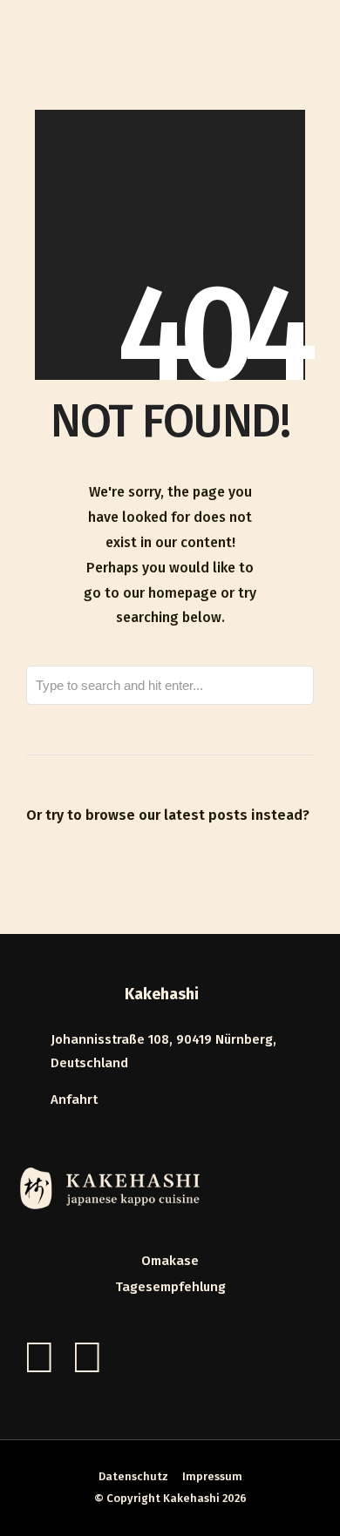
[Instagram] (87, 1357)
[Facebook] (39, 1357)
